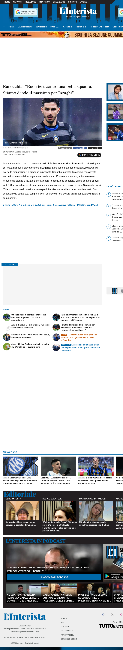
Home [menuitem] (11, 27)
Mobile (64, 619)
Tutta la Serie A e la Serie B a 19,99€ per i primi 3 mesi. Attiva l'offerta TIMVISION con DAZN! (51, 205)
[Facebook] (103, 614)
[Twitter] (112, 614)
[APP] (115, 290)
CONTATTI (72, 2)
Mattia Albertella (14, 154)
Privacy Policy (67, 635)
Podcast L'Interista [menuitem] (99, 27)
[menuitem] (4, 27)
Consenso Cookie (69, 639)
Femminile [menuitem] (81, 27)
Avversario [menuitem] (41, 27)
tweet (94, 148)
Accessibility (67, 631)
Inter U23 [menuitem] (55, 27)
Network (17, 2)
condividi (79, 148)
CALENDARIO (59, 2)
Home (7, 2)
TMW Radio (44, 2)
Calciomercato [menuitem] (25, 27)
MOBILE (83, 2)
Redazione (31, 2)
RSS (62, 623)
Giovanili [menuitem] (67, 27)
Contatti (65, 627)
